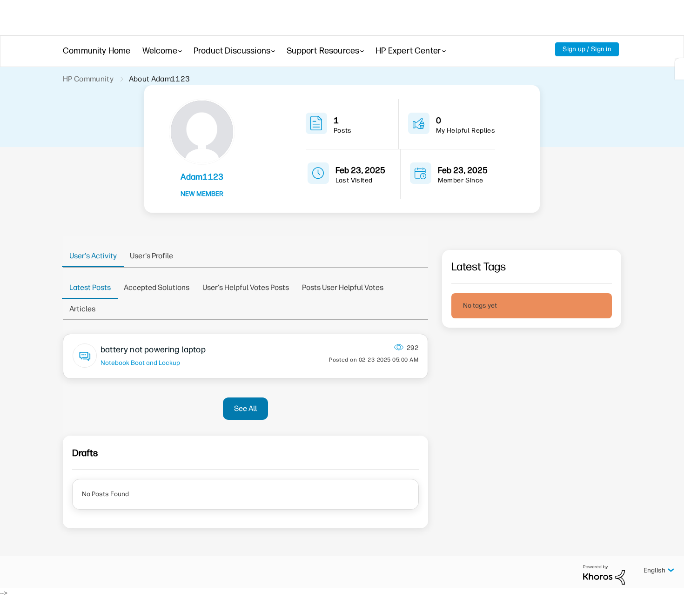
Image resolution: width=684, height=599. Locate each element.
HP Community (88, 78)
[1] (679, 69)
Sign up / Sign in (587, 49)
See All (245, 408)
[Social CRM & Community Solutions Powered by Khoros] (604, 575)
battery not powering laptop (153, 349)
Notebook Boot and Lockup (140, 362)
